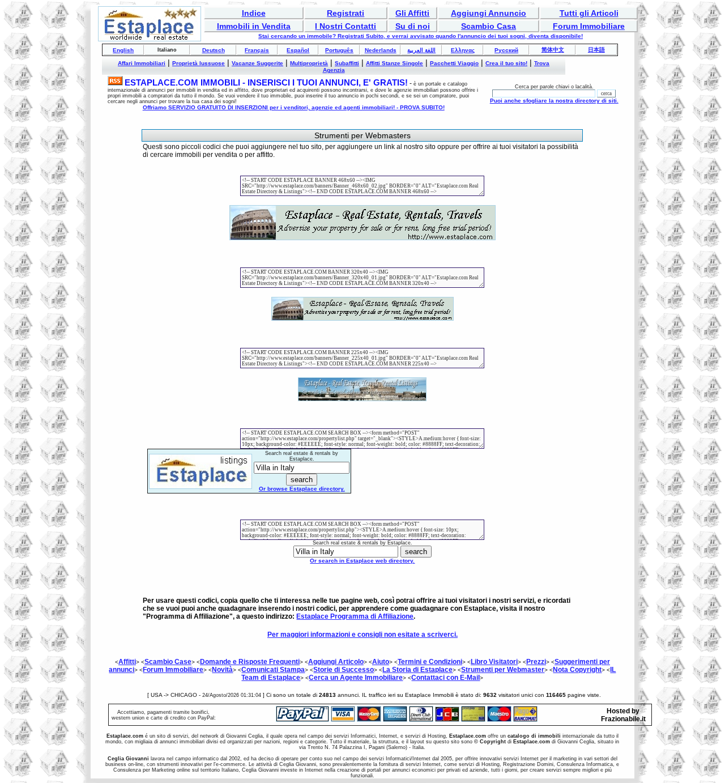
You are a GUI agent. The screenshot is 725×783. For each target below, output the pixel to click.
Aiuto (380, 662)
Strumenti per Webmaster (502, 670)
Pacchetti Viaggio (454, 63)
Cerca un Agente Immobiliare (356, 678)
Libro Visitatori (494, 662)
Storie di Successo (343, 670)
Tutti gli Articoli (589, 13)
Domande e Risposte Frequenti (250, 662)
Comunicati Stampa (273, 670)
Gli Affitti (412, 13)
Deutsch (213, 50)
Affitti (127, 662)
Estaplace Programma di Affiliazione (354, 616)
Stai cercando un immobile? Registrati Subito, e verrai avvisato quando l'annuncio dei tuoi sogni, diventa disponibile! (420, 36)
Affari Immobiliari (141, 63)
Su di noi (412, 26)
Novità (222, 670)
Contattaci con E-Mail (445, 678)
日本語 (596, 49)
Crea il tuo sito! (506, 63)
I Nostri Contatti (345, 26)
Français (257, 50)
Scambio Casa (488, 26)
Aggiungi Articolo (336, 662)
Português (339, 50)
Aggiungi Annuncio (488, 13)
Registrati (345, 13)
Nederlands (380, 50)
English (123, 50)
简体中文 (552, 49)
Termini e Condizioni (430, 662)
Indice (254, 13)
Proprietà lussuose (198, 63)
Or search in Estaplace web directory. (362, 561)
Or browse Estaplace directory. (302, 489)
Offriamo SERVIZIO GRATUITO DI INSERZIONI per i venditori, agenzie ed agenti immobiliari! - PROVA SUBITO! (294, 107)
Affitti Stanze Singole (394, 63)
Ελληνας (463, 50)
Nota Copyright (577, 670)
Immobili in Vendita (254, 26)
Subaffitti (347, 63)
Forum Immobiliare (589, 26)
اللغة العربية (421, 50)
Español (298, 50)
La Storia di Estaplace (417, 670)
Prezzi (536, 662)
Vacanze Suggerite (257, 63)
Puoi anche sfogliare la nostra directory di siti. (554, 100)
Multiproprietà (309, 63)
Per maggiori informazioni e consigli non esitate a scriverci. (362, 635)
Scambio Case (167, 662)
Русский (506, 50)
